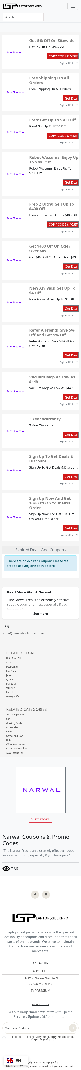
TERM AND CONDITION (40, 978)
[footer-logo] (40, 918)
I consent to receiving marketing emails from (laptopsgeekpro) (43, 1038)
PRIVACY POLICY (40, 984)
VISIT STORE (40, 819)
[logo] (22, 6)
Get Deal (71, 98)
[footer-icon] (35, 895)
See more (40, 613)
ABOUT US (40, 971)
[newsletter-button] (72, 1028)
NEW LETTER (40, 1004)
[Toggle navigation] (72, 6)
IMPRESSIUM (40, 990)
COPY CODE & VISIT (63, 56)
